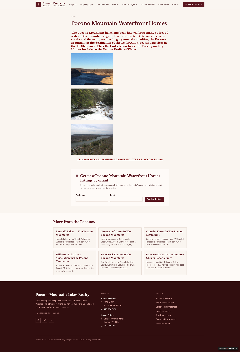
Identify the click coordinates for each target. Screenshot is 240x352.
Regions (73, 4)
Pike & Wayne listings (165, 302)
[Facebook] (38, 320)
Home (74, 17)
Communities (103, 4)
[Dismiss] (236, 348)
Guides (115, 4)
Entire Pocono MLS (164, 298)
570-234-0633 (110, 309)
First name (80, 195)
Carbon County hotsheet (166, 307)
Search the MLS (193, 4)
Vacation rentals (163, 323)
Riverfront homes (163, 315)
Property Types (87, 4)
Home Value (163, 4)
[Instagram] (44, 320)
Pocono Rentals (148, 4)
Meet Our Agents (129, 4)
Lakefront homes (163, 311)
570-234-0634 (110, 325)
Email (112, 195)
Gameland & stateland (166, 319)
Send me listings (154, 199)
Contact (176, 4)
